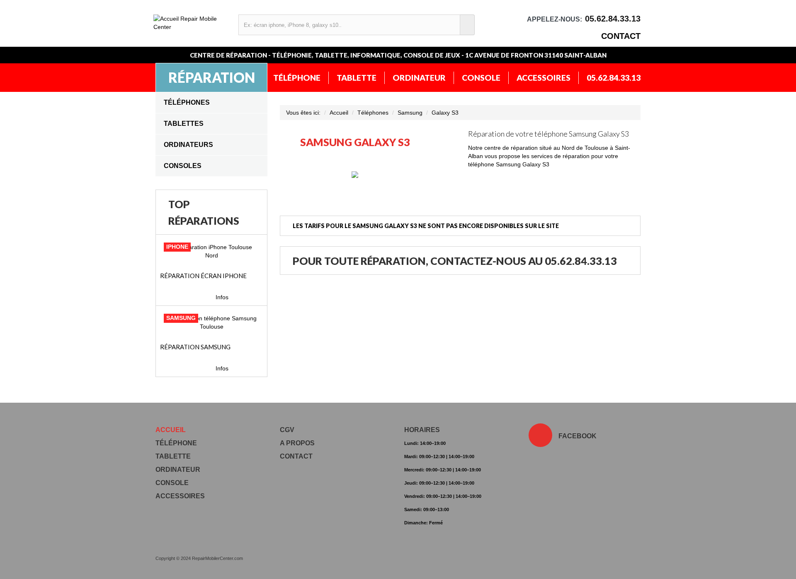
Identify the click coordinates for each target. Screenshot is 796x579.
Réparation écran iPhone (203, 275)
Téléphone (296, 77)
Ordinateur (419, 77)
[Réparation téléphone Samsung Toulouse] (211, 322)
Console (481, 77)
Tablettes (184, 123)
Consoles (182, 165)
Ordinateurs (188, 144)
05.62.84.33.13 (614, 77)
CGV (287, 429)
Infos (222, 297)
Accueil (339, 112)
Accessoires (543, 77)
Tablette (356, 77)
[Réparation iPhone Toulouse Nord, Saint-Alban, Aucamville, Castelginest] (211, 251)
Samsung (410, 112)
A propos (297, 443)
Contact (621, 36)
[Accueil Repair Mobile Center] (191, 22)
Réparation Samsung (195, 347)
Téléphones (187, 102)
